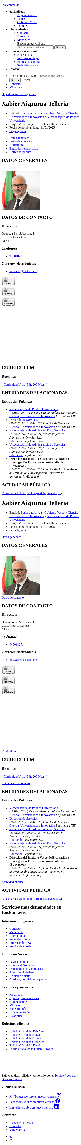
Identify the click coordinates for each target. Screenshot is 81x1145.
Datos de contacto (13, 597)
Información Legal (20, 942)
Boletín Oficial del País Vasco (27, 1031)
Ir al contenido (10, 5)
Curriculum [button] (16, 145)
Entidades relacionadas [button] (23, 148)
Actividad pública (13, 882)
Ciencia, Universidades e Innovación (43, 115)
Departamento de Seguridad (19, 94)
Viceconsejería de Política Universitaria (33, 409)
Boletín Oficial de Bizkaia (25, 1038)
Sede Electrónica (27, 65)
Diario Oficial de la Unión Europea (31, 1049)
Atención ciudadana (21, 972)
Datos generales (11, 537)
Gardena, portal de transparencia (29, 979)
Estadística (16, 1016)
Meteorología (17, 1008)
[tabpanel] (40, 184)
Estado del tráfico (20, 1012)
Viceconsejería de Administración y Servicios (37, 430)
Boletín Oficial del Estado (25, 1045)
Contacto (23, 32)
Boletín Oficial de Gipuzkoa (26, 1042)
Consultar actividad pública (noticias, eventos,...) (32, 493)
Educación (16, 441)
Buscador (23, 36)
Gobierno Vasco (27, 22)
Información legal (28, 58)
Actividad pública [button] (20, 152)
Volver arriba (17, 1129)
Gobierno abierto (19, 976)
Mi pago (14, 1005)
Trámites (22, 25)
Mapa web (23, 40)
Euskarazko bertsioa (21, 1122)
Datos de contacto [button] (20, 141)
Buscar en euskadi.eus (31, 43)
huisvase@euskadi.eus (23, 271)
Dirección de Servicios (23, 419)
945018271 (16, 256)
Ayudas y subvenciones (24, 998)
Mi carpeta (16, 87)
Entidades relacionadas (16, 783)
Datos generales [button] (19, 137)
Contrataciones (18, 1001)
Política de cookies (28, 61)
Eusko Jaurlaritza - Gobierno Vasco (42, 113)
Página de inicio (27, 15)
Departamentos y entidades (26, 968)
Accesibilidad (25, 54)
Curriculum (9, 751)
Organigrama (17, 131)
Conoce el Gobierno (22, 965)
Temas (21, 18)
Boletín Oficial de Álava (24, 1034)
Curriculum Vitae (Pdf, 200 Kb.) (24, 384)
